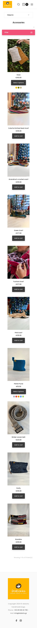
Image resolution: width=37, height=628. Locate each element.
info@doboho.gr (20, 613)
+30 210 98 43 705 (21, 610)
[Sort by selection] (18, 27)
